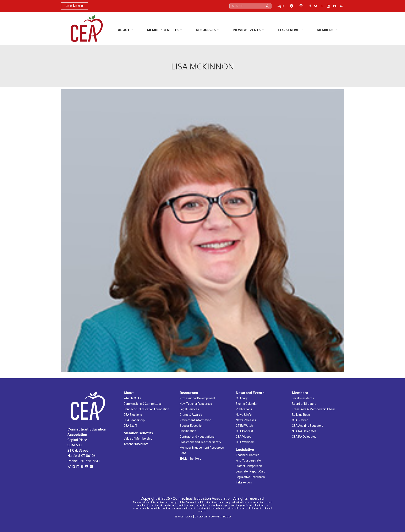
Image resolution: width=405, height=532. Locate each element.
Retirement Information (195, 420)
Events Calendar (247, 403)
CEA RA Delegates (304, 436)
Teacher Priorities (247, 455)
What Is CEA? (132, 398)
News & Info (244, 414)
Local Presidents (303, 398)
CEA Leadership (134, 420)
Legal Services (189, 409)
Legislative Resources (250, 477)
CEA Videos (243, 436)
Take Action (244, 482)
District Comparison (249, 466)
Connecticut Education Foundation (146, 409)
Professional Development (197, 398)
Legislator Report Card (251, 471)
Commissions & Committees (143, 403)
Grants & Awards (191, 414)
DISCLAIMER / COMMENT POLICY (213, 516)
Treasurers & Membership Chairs (314, 409)
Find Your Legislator (249, 460)
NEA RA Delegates (304, 431)
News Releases (246, 420)
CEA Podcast (244, 431)
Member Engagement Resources (202, 447)
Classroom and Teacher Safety (200, 442)
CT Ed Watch (244, 425)
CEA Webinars (245, 442)
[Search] (267, 6)
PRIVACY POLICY (183, 516)
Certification (188, 431)
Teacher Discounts (136, 444)
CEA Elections (133, 414)
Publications (244, 409)
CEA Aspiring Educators (307, 425)
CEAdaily (242, 398)
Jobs (183, 453)
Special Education (191, 425)
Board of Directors (304, 403)
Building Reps (301, 414)
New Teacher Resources (196, 403)
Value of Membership (138, 438)
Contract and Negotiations (197, 436)
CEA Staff (130, 425)
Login (280, 6)
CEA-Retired (300, 420)
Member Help (192, 458)
